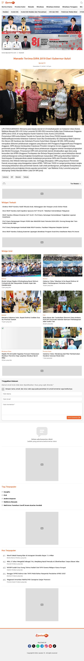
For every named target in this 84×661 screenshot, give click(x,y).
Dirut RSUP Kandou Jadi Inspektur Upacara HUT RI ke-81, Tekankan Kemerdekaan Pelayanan (35, 211)
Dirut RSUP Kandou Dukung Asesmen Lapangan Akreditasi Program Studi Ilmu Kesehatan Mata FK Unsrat (40, 231)
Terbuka (25, 177)
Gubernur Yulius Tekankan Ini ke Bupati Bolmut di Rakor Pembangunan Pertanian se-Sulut (60, 282)
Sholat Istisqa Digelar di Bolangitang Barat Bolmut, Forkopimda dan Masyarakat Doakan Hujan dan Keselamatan (20, 283)
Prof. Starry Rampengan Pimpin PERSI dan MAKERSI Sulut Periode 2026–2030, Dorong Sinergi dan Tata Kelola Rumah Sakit (39, 222)
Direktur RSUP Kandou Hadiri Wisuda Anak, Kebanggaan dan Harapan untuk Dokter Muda (34, 207)
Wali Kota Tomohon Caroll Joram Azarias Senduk (23, 505)
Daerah (21, 53)
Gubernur (5, 177)
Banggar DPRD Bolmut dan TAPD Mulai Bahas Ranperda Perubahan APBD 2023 (36, 573)
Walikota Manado (10, 502)
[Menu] (2, 2)
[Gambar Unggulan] (42, 125)
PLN (5, 495)
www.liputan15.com (9, 53)
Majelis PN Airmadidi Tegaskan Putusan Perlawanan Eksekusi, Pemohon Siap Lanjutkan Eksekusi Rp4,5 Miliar (20, 356)
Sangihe (7, 492)
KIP (12, 177)
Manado (18, 177)
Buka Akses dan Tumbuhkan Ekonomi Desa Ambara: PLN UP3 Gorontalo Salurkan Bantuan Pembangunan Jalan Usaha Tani (62, 319)
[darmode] (81, 2)
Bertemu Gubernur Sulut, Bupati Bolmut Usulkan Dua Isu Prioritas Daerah (21, 318)
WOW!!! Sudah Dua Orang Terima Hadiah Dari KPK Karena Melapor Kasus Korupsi (36, 567)
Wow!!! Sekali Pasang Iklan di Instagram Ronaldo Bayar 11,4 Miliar (30, 555)
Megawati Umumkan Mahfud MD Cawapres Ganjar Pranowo (28, 579)
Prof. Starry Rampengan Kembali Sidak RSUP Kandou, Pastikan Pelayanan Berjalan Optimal (35, 227)
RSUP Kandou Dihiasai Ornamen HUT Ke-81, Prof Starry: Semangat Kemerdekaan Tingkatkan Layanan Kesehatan (39, 216)
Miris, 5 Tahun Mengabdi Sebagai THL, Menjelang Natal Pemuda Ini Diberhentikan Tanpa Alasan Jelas (43, 561)
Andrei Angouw (10, 498)
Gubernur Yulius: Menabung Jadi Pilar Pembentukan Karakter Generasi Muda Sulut (61, 355)
